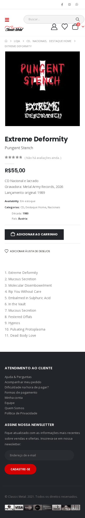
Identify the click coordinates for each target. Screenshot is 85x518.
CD (22, 207)
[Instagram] (70, 4)
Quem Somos (14, 408)
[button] (8, 20)
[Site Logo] (14, 28)
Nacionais (54, 207)
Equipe (10, 403)
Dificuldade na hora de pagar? (27, 387)
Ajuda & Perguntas (18, 377)
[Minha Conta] (54, 27)
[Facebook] (62, 4)
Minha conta (14, 397)
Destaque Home (36, 207)
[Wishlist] (64, 27)
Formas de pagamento (21, 392)
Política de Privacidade (21, 413)
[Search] (77, 19)
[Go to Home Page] (6, 41)
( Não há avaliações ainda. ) (43, 158)
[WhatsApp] (77, 4)
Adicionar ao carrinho (37, 234)
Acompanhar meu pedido (23, 382)
